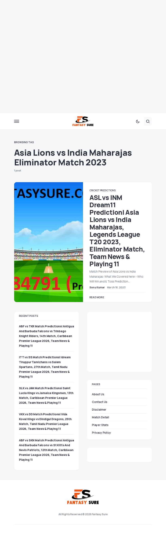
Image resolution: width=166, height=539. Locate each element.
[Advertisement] (83, 28)
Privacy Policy (101, 432)
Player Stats (100, 425)
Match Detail (100, 417)
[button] (16, 121)
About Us (98, 394)
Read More (96, 297)
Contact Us (99, 402)
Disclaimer (99, 409)
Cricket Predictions (102, 190)
